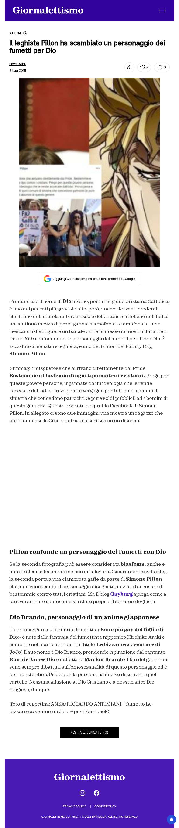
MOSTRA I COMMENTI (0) (89, 732)
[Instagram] (82, 793)
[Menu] (162, 10)
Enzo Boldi (17, 64)
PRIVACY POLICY (74, 806)
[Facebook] (96, 793)
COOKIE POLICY (105, 806)
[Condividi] (129, 67)
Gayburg (121, 594)
